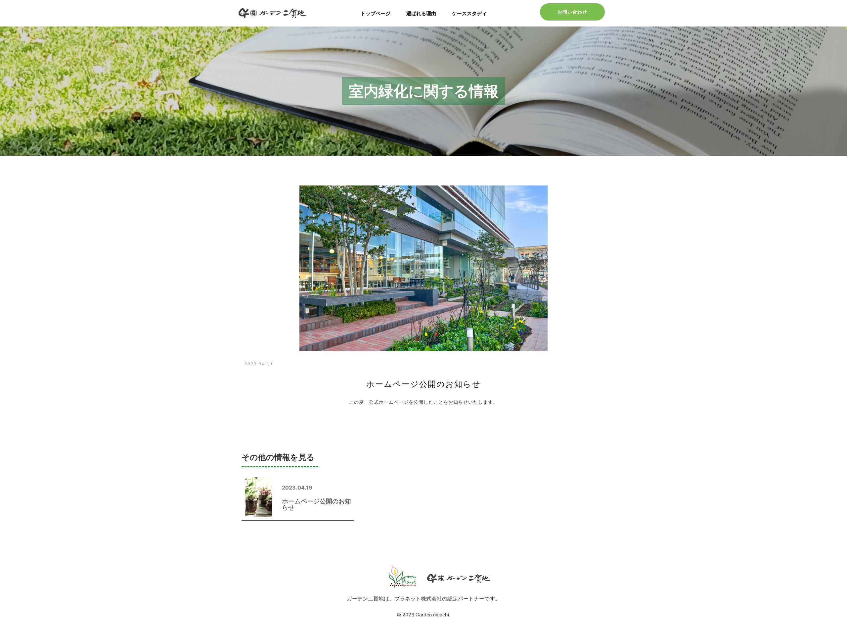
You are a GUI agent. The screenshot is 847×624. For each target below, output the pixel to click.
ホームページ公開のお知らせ (316, 504)
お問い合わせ (572, 12)
